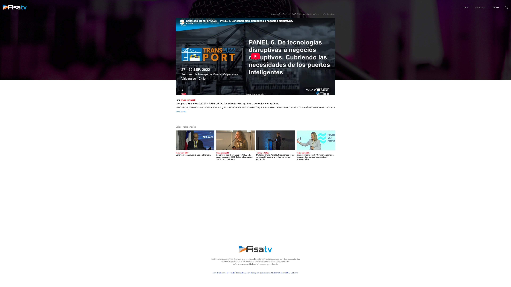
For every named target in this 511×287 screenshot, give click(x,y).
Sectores (496, 7)
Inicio (465, 7)
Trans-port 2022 (188, 100)
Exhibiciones (480, 7)
